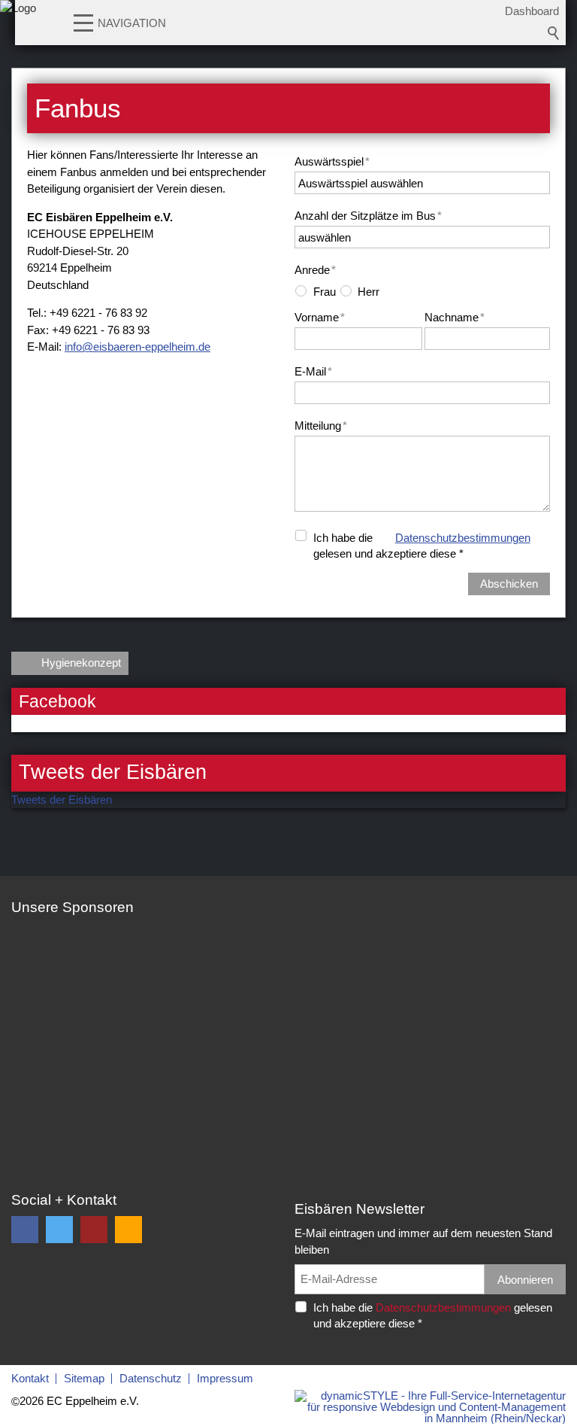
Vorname (320, 317)
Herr (368, 291)
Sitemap (84, 1378)
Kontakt (30, 1378)
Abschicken (509, 583)
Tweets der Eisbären (61, 799)
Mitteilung (321, 425)
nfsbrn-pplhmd (135, 346)
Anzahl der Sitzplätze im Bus (368, 215)
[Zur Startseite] (18, 26)
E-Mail (313, 371)
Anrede (315, 269)
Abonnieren (525, 1279)
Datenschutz (150, 1378)
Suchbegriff (554, 33)
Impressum (225, 1378)
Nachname (454, 317)
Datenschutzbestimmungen (462, 537)
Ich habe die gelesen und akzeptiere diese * (421, 545)
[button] (83, 22)
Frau (324, 291)
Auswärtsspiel (332, 161)
